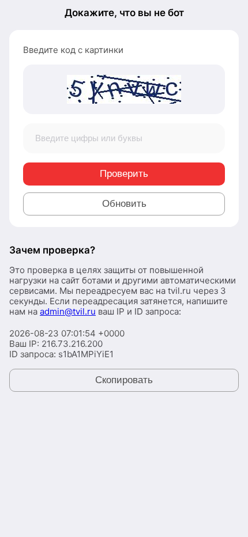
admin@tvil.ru (68, 311)
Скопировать (124, 380)
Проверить (124, 173)
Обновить (124, 203)
